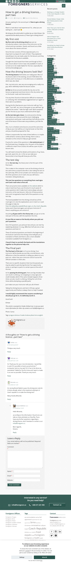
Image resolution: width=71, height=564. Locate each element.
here (41, 560)
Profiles (50, 128)
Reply (9, 352)
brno (33, 522)
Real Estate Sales (53, 130)
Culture (50, 70)
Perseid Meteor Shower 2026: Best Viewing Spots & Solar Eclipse (55, 20)
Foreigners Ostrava (11, 526)
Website (10, 480)
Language (51, 104)
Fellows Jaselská (53, 88)
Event (49, 81)
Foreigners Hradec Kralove (13, 522)
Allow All (44, 557)
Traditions (51, 137)
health (36, 538)
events (34, 532)
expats (28, 534)
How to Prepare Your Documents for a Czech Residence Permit (54, 38)
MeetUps (50, 110)
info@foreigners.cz (19, 423)
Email (9, 476)
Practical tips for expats (56, 124)
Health (50, 95)
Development (52, 72)
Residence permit (53, 133)
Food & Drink (52, 90)
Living (50, 108)
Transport (51, 139)
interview (41, 540)
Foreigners (40, 535)
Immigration (34, 540)
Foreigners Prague (11, 517)
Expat (49, 83)
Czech (26, 529)
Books (50, 61)
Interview (51, 99)
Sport (50, 135)
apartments (27, 522)
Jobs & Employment (54, 101)
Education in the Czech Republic (55, 78)
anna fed (39, 517)
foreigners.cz (29, 538)
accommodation (30, 517)
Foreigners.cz (19, 18)
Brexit (50, 63)
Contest (50, 66)
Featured (27, 18)
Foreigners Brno (10, 519)
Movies (50, 115)
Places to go (52, 122)
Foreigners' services (54, 92)
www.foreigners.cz (55, 522)
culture (43, 525)
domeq (27, 532)
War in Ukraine (53, 149)
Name (9, 471)
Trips (49, 142)
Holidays (50, 97)
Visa (49, 146)
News (49, 117)
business (38, 523)
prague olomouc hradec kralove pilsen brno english (26, 315)
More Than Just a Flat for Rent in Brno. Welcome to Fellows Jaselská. (56, 29)
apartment (28, 519)
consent (27, 551)
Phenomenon (52, 120)
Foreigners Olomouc (11, 524)
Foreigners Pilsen (11, 521)
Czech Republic (37, 528)
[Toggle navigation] (63, 5)
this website (33, 186)
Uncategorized (53, 144)
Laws (49, 106)
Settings (21, 557)
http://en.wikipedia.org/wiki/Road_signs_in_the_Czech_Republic (26, 206)
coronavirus (35, 525)
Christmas (28, 525)
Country (50, 68)
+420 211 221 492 (38, 505)
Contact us (57, 505)
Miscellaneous (34, 18)
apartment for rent (37, 519)
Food (32, 535)
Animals (50, 59)
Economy (51, 75)
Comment (10, 448)
